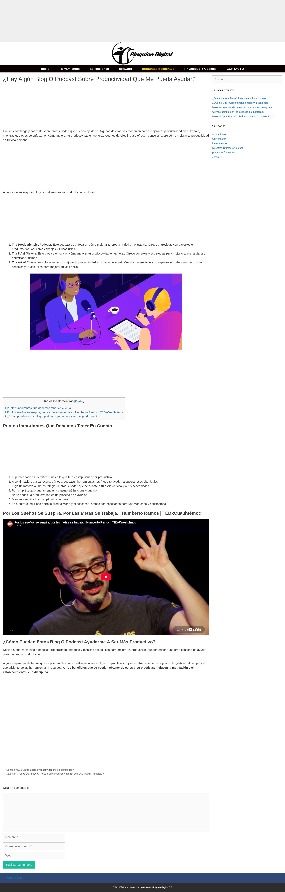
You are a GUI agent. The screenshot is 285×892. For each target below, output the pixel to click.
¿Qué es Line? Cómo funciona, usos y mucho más (240, 102)
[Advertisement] (89, 21)
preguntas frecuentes (158, 68)
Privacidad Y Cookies (200, 68)
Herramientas (70, 68)
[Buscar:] (247, 79)
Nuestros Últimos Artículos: (227, 148)
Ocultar (79, 401)
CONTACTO (235, 68)
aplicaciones (99, 68)
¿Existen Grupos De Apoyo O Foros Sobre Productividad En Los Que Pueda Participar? (55, 773)
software (125, 68)
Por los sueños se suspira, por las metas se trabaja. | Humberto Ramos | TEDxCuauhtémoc (64, 412)
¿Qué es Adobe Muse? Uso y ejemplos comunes (239, 98)
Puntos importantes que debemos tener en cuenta (38, 408)
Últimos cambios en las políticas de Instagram (238, 111)
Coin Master (219, 139)
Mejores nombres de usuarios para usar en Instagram (242, 107)
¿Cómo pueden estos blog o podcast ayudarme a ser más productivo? (51, 416)
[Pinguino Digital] (142, 53)
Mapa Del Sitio (14, 877)
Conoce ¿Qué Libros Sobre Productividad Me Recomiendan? (40, 769)
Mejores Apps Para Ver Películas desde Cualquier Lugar (243, 116)
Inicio (45, 68)
